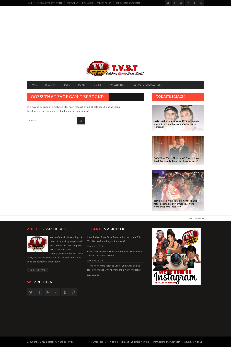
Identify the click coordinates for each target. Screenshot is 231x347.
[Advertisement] (115, 31)
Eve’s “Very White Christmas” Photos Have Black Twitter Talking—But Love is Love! (115, 253)
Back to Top (195, 218)
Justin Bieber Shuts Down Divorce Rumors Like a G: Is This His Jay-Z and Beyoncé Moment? (114, 239)
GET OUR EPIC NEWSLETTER (128, 3)
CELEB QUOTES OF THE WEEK (49, 3)
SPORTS (97, 84)
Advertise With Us (193, 341)
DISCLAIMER (87, 3)
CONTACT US (72, 3)
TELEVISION (50, 84)
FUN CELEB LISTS (117, 84)
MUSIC (67, 84)
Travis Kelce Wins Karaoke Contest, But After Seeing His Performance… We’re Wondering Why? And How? (114, 267)
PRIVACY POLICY (104, 3)
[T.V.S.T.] (115, 69)
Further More (37, 270)
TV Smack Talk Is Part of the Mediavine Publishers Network (119, 341)
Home (29, 3)
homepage (51, 110)
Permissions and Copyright (166, 341)
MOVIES (82, 84)
